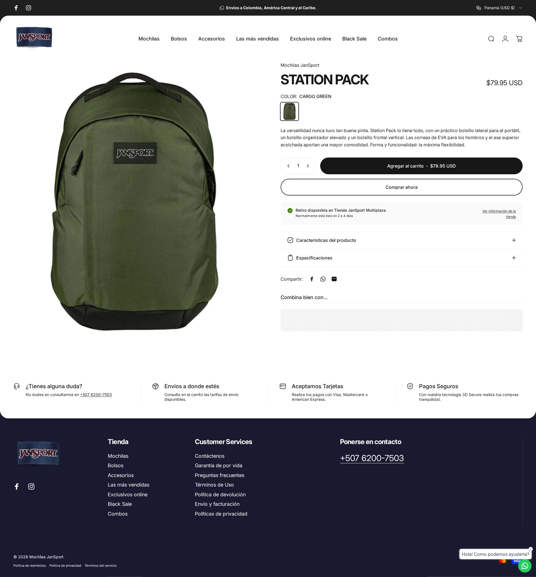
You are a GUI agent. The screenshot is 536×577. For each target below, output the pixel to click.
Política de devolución (220, 494)
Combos (118, 514)
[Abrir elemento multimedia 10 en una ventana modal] (134, 202)
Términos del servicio (101, 566)
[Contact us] (525, 566)
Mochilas (118, 456)
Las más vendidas (128, 485)
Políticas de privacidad (221, 514)
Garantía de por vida (218, 465)
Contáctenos (209, 456)
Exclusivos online (127, 494)
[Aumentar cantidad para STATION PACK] (309, 166)
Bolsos (115, 465)
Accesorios (121, 475)
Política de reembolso (29, 566)
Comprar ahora (402, 187)
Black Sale (120, 504)
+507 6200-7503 (96, 394)
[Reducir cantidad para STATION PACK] (287, 166)
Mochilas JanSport (300, 65)
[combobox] (500, 8)
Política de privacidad (65, 566)
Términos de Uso (214, 485)
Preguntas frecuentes (219, 475)
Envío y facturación (217, 504)
